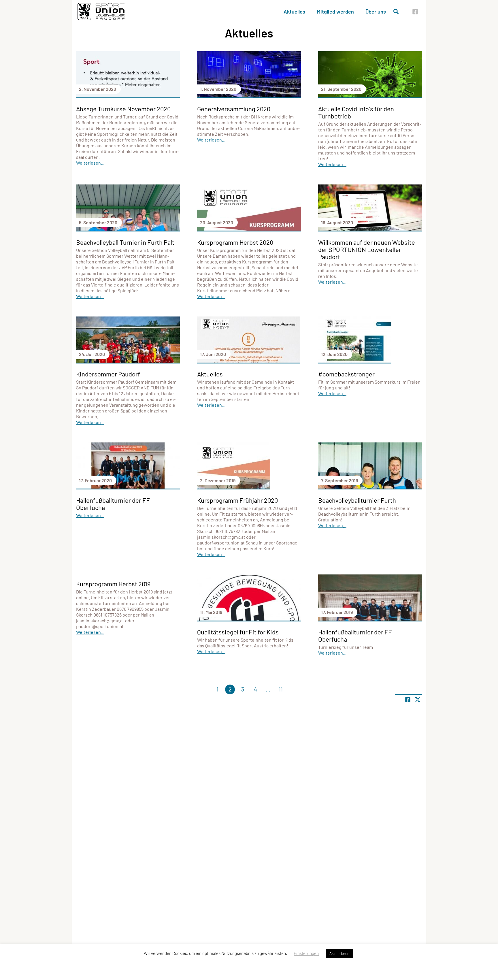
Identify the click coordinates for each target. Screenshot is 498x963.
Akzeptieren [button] (339, 953)
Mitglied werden (335, 11)
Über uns (375, 11)
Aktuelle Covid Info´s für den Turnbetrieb (356, 112)
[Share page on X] (417, 699)
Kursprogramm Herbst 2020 (235, 242)
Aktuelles (294, 11)
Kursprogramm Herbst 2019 (113, 583)
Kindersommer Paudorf (108, 374)
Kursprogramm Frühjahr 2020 (237, 500)
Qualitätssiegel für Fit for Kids (238, 632)
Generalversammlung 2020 (233, 108)
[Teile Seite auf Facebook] (407, 699)
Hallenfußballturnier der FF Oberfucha (113, 503)
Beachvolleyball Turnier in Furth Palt (125, 242)
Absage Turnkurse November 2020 (123, 108)
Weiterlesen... (90, 162)
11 (281, 689)
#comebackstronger (346, 374)
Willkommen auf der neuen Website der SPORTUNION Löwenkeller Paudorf (366, 249)
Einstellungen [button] (306, 953)
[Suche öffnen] (396, 11)
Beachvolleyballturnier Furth (357, 500)
